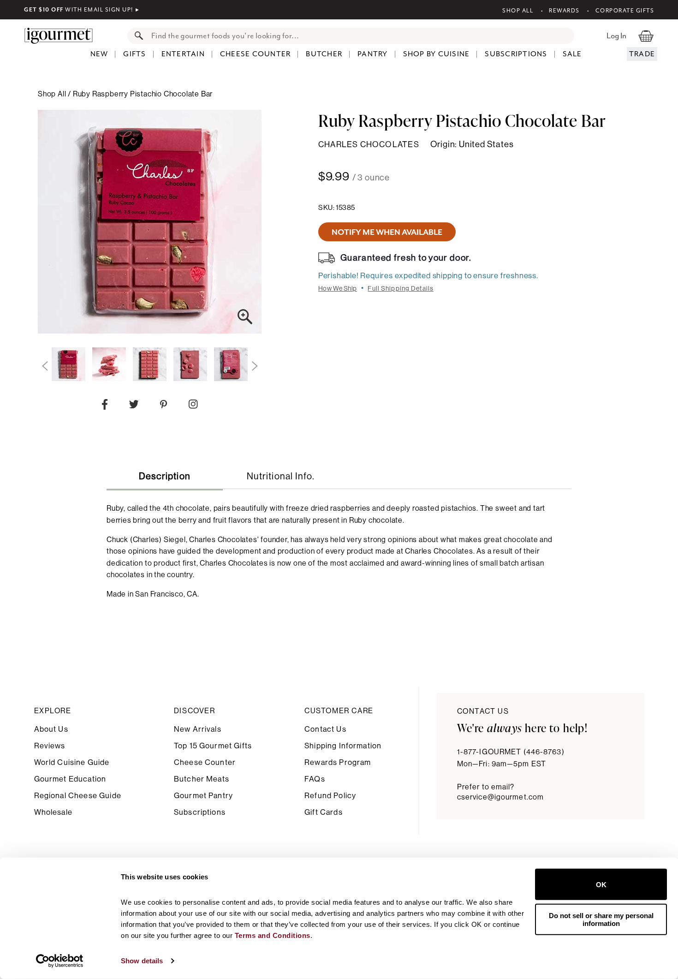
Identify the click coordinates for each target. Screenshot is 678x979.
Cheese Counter (255, 54)
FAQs (314, 779)
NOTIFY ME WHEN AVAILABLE (387, 232)
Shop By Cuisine (436, 54)
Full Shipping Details (401, 289)
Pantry (372, 54)
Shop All (517, 10)
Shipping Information (342, 746)
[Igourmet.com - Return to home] (63, 35)
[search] (360, 36)
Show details (142, 961)
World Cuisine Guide (72, 762)
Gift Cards (323, 812)
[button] (45, 366)
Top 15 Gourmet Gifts (213, 746)
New (99, 54)
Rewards (564, 10)
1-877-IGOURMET (511, 752)
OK (601, 884)
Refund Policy (330, 796)
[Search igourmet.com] (136, 36)
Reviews (49, 746)
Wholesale (53, 812)
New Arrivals (197, 729)
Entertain (183, 54)
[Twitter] (134, 406)
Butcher (324, 54)
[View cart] (646, 35)
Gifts (134, 54)
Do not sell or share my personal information (601, 919)
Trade (642, 54)
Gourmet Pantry (203, 796)
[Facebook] (104, 406)
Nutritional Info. (281, 476)
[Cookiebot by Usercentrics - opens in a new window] (59, 961)
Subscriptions (516, 54)
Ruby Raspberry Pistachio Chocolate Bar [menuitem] (143, 94)
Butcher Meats (201, 779)
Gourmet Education (70, 779)
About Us (51, 729)
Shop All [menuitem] (53, 94)
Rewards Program (337, 762)
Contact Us (325, 729)
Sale (572, 54)
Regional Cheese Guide (77, 796)
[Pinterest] (163, 406)
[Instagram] (193, 406)
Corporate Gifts (624, 10)
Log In (616, 35)
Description (164, 476)
